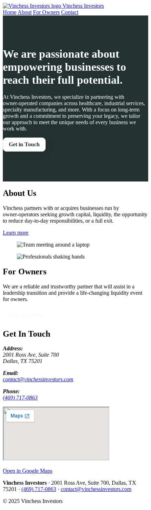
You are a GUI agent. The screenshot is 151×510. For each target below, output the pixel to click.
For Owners (46, 12)
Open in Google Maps (27, 471)
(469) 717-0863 (38, 489)
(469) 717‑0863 (20, 398)
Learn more (15, 233)
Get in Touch (24, 144)
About (25, 12)
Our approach (26, 315)
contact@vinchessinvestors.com (38, 379)
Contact (69, 12)
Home (10, 12)
